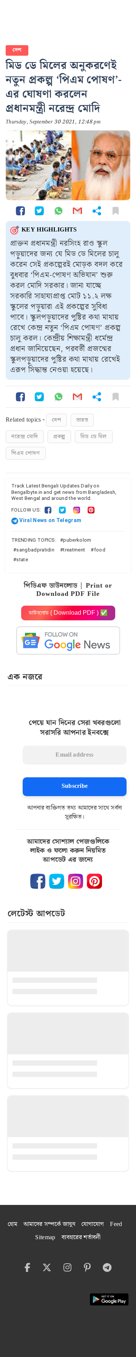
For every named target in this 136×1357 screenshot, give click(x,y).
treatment (74, 550)
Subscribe (75, 786)
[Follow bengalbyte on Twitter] (56, 881)
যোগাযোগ (92, 1224)
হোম (12, 1224)
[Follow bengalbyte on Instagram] (75, 881)
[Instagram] (76, 510)
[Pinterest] (91, 510)
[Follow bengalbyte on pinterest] (94, 881)
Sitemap (45, 1237)
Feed (116, 1224)
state (22, 559)
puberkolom (77, 540)
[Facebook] (48, 510)
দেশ (17, 50)
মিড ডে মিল (93, 437)
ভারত (82, 420)
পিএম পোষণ (25, 453)
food (99, 550)
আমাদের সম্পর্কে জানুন (49, 1224)
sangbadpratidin (35, 550)
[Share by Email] (77, 210)
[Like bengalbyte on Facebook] (37, 881)
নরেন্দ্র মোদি (24, 437)
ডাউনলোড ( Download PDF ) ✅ (68, 612)
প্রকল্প (59, 437)
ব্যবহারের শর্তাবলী (81, 1237)
